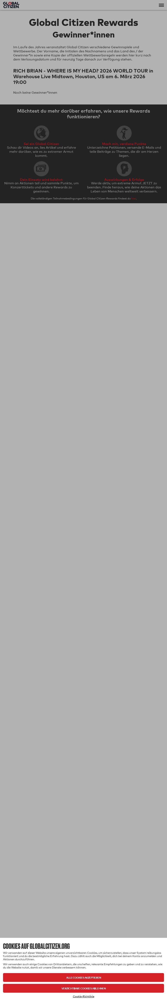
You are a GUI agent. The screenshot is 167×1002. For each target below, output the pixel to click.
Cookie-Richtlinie (83, 996)
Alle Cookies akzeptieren (83, 977)
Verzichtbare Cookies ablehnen (84, 988)
